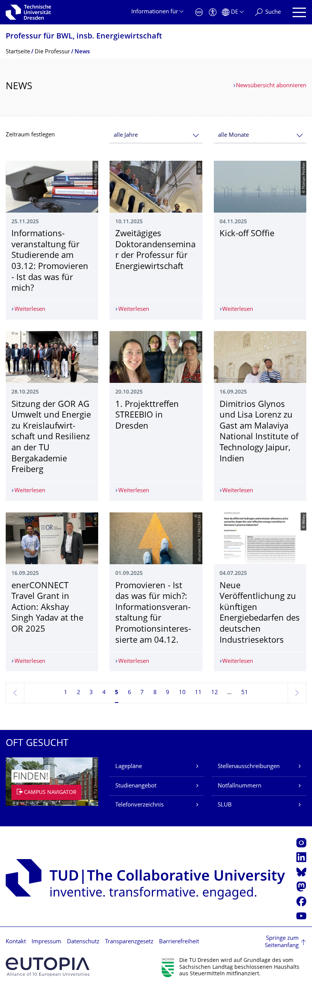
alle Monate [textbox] (233, 135)
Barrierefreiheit (179, 942)
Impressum (46, 942)
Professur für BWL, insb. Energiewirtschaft (84, 36)
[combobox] (156, 135)
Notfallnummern (239, 786)
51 (244, 693)
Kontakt (16, 942)
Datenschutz (83, 942)
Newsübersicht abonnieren (271, 86)
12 (214, 693)
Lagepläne (128, 767)
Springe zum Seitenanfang (282, 942)
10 (182, 693)
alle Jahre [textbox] (126, 135)
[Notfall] (199, 12)
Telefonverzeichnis (139, 805)
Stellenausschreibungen (249, 767)
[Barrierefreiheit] (213, 12)
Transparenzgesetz (129, 942)
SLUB (225, 805)
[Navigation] (299, 12)
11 (198, 693)
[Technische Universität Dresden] (28, 12)
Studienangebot (135, 786)
